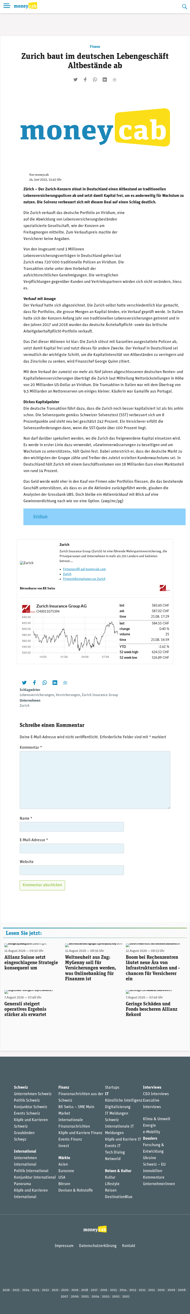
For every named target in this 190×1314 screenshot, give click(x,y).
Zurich (67, 574)
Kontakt (128, 1246)
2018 (84, 1290)
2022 (45, 1290)
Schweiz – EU (154, 1165)
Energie (149, 1126)
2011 (151, 1290)
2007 (64, 1296)
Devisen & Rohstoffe (75, 1191)
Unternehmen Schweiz (33, 1094)
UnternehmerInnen (159, 1184)
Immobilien (152, 1171)
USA (61, 1178)
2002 (116, 1296)
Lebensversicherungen (37, 695)
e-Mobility (151, 1132)
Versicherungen (68, 695)
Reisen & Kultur (118, 1171)
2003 (105, 1296)
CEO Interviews (156, 1094)
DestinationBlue (119, 1197)
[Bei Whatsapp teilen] (95, 79)
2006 (75, 1296)
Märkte (64, 1158)
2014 (123, 1290)
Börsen (64, 1184)
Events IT (113, 1146)
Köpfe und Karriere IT (123, 1139)
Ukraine (149, 1158)
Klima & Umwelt (156, 1119)
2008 (182, 1290)
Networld (112, 1159)
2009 (171, 1290)
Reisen (111, 1191)
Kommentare (154, 1178)
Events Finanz (70, 1139)
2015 (113, 1290)
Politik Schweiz (27, 1101)
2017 (94, 1290)
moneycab (42, 175)
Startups (112, 1088)
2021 (55, 1290)
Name (26, 819)
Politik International (31, 1171)
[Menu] (7, 6)
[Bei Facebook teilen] (85, 79)
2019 (74, 1290)
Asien (63, 1165)
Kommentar (31, 748)
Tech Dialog (115, 1152)
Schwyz (20, 1139)
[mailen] (114, 79)
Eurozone (66, 1171)
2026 (6, 1290)
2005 (85, 1296)
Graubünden (24, 1133)
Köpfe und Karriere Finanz (80, 1133)
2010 (161, 1290)
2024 (25, 1290)
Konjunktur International (35, 1178)
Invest (63, 1146)
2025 (16, 1290)
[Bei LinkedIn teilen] (104, 79)
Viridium (40, 517)
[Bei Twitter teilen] (75, 79)
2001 (126, 1296)
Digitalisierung (117, 1107)
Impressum (64, 1246)
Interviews (152, 1088)
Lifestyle (112, 1184)
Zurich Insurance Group (100, 695)
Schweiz (21, 1088)
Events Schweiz (27, 1114)
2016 (103, 1290)
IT (107, 1094)
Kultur (110, 1178)
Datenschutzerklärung (98, 1246)
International (25, 1152)
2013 (132, 1290)
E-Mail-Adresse (34, 840)
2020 (65, 1290)
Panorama (22, 1184)
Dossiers (150, 1139)
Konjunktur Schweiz (30, 1107)
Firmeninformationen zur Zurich (84, 579)
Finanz (95, 47)
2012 (142, 1290)
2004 (95, 1296)
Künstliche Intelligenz (123, 1101)
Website (27, 862)
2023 (35, 1290)
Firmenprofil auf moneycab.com (84, 569)
